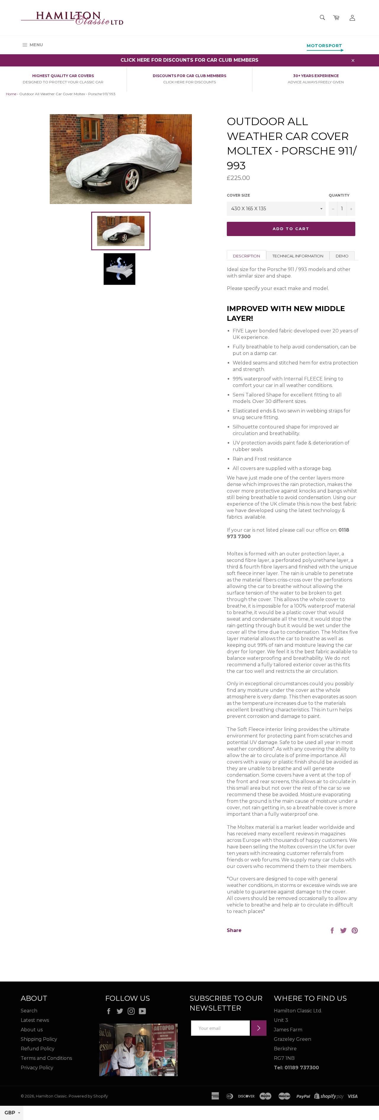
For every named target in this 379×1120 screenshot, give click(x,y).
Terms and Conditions (46, 1058)
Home (11, 94)
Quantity (339, 195)
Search (29, 1011)
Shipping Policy (39, 1039)
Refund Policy (37, 1049)
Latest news (35, 1020)
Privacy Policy (37, 1067)
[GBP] (11, 1113)
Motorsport (324, 45)
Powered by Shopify (88, 1096)
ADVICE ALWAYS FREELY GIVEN (316, 82)
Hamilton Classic (51, 1096)
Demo (342, 256)
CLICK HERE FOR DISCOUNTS (189, 82)
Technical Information (297, 256)
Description (246, 256)
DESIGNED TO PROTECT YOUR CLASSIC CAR (63, 82)
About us (32, 1030)
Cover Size (238, 195)
